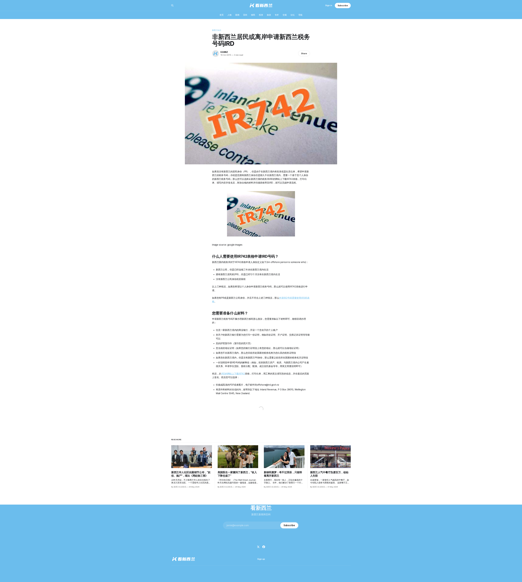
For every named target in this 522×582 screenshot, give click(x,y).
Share (304, 53)
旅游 (269, 15)
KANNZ (224, 52)
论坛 (292, 15)
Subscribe (343, 5)
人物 (229, 15)
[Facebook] (263, 546)
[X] (258, 546)
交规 (285, 15)
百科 (245, 15)
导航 (300, 15)
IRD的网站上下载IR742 (233, 373)
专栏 (277, 15)
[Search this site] (172, 5)
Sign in (328, 5)
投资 (261, 15)
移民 (253, 15)
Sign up (261, 559)
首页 (222, 15)
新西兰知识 (216, 30)
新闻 (237, 15)
